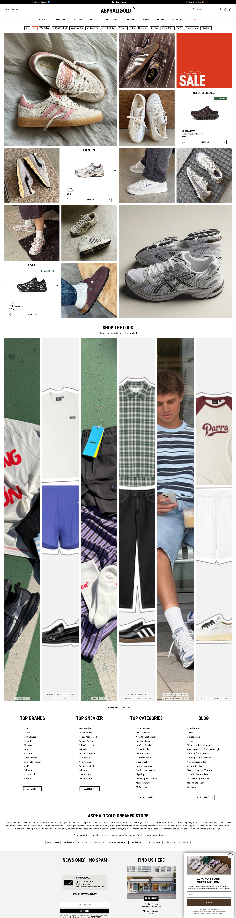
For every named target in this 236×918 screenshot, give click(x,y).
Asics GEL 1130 (86, 778)
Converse (28, 745)
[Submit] (194, 9)
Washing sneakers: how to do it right (203, 749)
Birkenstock (29, 774)
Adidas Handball (60, 28)
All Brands (32, 789)
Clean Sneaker (142, 761)
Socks (179, 28)
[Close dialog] (230, 856)
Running (154, 28)
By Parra (28, 753)
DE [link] (9, 10)
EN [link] (5, 10)
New (27, 28)
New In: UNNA (167, 28)
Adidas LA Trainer (87, 753)
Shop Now (205, 142)
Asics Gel (83, 749)
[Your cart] (230, 9)
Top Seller (44, 28)
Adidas (27, 732)
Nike (26, 728)
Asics (132, 28)
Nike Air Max (85, 761)
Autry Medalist (77, 28)
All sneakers (90, 789)
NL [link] (13, 10)
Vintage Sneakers (195, 765)
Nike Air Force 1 (86, 757)
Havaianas (142, 28)
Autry (26, 749)
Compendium (193, 736)
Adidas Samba (93, 28)
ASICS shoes (142, 786)
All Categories (146, 797)
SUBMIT (209, 902)
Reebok (27, 740)
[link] (118, 10)
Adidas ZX (185, 842)
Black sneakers (143, 732)
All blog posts (203, 797)
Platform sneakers (144, 753)
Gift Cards (206, 28)
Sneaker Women (138, 842)
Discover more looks (115, 707)
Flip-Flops (140, 774)
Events (190, 740)
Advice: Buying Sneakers (198, 778)
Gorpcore (191, 786)
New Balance (30, 736)
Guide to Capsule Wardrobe (200, 770)
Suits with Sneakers (196, 782)
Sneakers (122, 28)
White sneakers (143, 728)
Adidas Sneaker (99, 842)
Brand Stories (193, 728)
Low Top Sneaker (144, 745)
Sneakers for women (145, 770)
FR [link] (17, 10)
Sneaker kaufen (52, 842)
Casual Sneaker (143, 749)
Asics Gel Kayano (87, 745)
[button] (183, 142)
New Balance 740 (87, 774)
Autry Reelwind (108, 28)
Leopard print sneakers (146, 778)
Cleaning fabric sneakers (198, 753)
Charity (190, 732)
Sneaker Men (154, 842)
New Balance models (196, 761)
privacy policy (96, 916)
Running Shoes (143, 740)
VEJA (26, 765)
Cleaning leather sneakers (199, 757)
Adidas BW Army (86, 740)
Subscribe (84, 911)
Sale (35, 28)
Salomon (28, 770)
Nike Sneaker (83, 842)
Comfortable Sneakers (197, 774)
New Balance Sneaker (146, 736)
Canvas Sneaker (143, 757)
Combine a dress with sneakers (201, 745)
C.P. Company (30, 757)
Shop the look (192, 28)
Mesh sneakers (143, 782)
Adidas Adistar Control (89, 736)
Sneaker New (68, 842)
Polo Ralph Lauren (32, 761)
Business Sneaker (144, 765)
